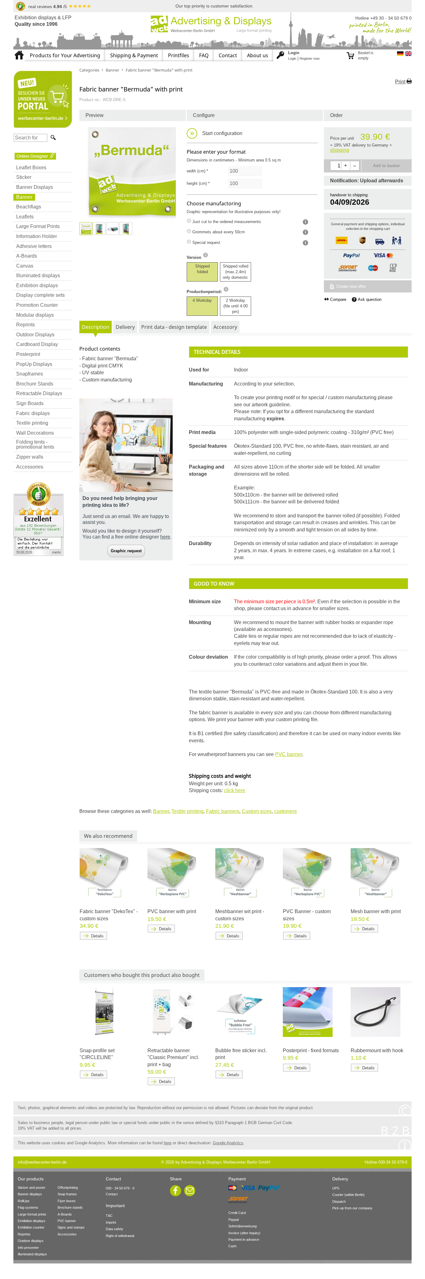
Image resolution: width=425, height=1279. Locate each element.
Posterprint (28, 354)
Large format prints (32, 1214)
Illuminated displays (38, 275)
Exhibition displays (37, 285)
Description (95, 327)
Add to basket (386, 165)
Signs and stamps (71, 1227)
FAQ (204, 55)
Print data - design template (174, 327)
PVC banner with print (171, 911)
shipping (339, 150)
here (167, 1143)
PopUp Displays (34, 364)
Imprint (111, 1222)
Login (292, 58)
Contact (228, 55)
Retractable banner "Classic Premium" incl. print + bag (173, 1057)
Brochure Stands (34, 383)
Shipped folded (202, 269)
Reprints (25, 324)
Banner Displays (34, 187)
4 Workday (202, 300)
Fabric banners (222, 811)
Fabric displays (33, 413)
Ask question (369, 299)
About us (257, 55)
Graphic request (126, 550)
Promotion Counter (37, 305)
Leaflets (25, 216)
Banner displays (30, 1194)
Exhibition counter (31, 1227)
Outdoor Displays (35, 334)
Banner (24, 197)
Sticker (23, 177)
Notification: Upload (366, 180)
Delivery (125, 327)
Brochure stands (70, 1207)
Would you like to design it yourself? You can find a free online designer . (126, 533)
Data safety (114, 1229)
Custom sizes (257, 811)
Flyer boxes (67, 1201)
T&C (109, 1215)
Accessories (29, 466)
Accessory (225, 327)
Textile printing (32, 423)
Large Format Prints (38, 226)
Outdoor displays (31, 1241)
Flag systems (28, 1207)
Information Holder (36, 236)
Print (400, 81)
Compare (338, 299)
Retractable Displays (39, 393)
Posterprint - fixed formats (311, 1050)
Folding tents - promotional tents (35, 444)
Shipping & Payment (134, 55)
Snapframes (29, 373)
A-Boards (26, 256)
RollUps (24, 1201)
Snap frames (67, 1194)
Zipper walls (29, 457)
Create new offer (351, 286)
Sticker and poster (31, 1187)
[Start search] (52, 137)
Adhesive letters (34, 246)
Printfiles (178, 55)
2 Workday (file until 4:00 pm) (235, 306)
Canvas (24, 265)
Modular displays (35, 315)
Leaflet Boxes (31, 167)
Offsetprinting (68, 1187)
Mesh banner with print (376, 911)
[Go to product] (104, 872)
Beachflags (28, 206)
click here (234, 790)
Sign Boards (30, 403)
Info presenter (28, 1247)
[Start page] (19, 52)
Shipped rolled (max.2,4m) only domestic (235, 272)
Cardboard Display (37, 344)
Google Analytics (228, 1143)
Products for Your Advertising (65, 55)
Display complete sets (40, 295)
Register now (310, 58)
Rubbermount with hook (377, 1050)
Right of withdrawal (120, 1236)
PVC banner (288, 754)
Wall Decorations (35, 433)
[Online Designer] (35, 155)
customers (285, 811)
